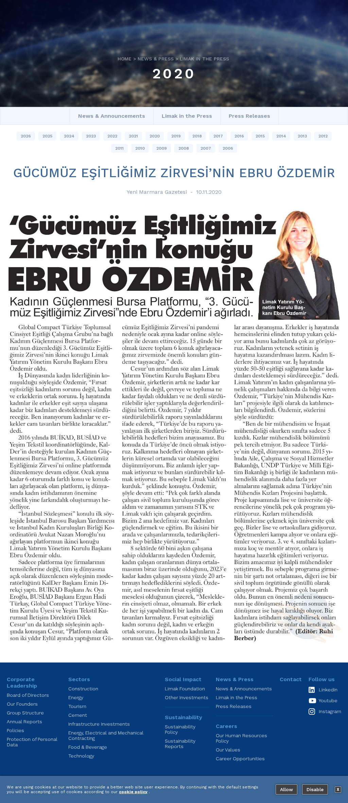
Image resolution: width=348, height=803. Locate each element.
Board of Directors (28, 695)
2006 (228, 148)
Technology (81, 756)
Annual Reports (24, 721)
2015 (260, 136)
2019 (176, 136)
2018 (197, 136)
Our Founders (22, 704)
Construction (83, 688)
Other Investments (186, 697)
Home (125, 58)
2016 (239, 136)
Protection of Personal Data (32, 741)
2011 (119, 148)
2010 (140, 148)
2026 (26, 136)
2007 (206, 148)
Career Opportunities (240, 758)
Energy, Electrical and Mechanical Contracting (105, 735)
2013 (302, 136)
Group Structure (25, 712)
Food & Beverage (87, 747)
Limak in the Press (204, 58)
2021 (133, 136)
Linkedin (328, 689)
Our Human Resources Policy (241, 738)
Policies (15, 730)
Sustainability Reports (180, 743)
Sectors (79, 679)
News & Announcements (111, 116)
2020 (174, 73)
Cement (77, 715)
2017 (218, 136)
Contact (291, 679)
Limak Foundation (185, 688)
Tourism (77, 706)
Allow (286, 789)
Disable (315, 789)
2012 (323, 136)
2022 (112, 136)
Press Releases (249, 116)
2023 (91, 136)
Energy (75, 697)
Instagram (330, 711)
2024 (69, 136)
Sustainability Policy (180, 729)
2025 (47, 136)
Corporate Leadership (22, 682)
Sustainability (183, 717)
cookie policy (133, 791)
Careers (226, 726)
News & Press (156, 58)
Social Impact (183, 679)
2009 (161, 148)
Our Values (228, 749)
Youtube (328, 700)
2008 (183, 148)
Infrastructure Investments (99, 724)
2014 (281, 136)
